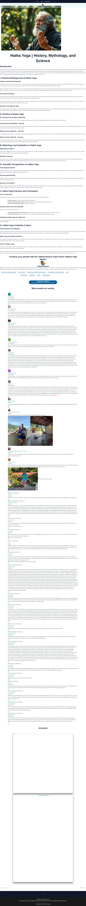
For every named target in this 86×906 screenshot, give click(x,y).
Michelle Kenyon (11, 714)
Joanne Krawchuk (12, 692)
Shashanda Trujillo (12, 373)
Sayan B (9, 683)
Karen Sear (10, 553)
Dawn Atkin (10, 595)
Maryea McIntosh (12, 633)
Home (37, 1)
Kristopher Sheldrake (12, 502)
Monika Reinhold (11, 462)
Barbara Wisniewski (12, 323)
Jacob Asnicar (11, 296)
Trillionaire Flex (11, 566)
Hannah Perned (11, 401)
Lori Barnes (10, 531)
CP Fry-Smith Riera (12, 309)
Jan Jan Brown (11, 606)
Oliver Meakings (11, 643)
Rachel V (10, 494)
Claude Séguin (11, 352)
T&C (43, 894)
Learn (42, 1)
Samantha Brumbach (12, 341)
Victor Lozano (11, 625)
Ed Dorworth (11, 665)
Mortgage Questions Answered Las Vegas (17, 451)
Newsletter (47, 1)
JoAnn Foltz (10, 384)
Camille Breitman (11, 703)
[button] (8, 272)
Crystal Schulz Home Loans (14, 412)
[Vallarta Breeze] (43, 5)
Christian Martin (11, 675)
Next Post (83, 887)
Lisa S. (9, 542)
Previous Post (3, 887)
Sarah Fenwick (11, 520)
